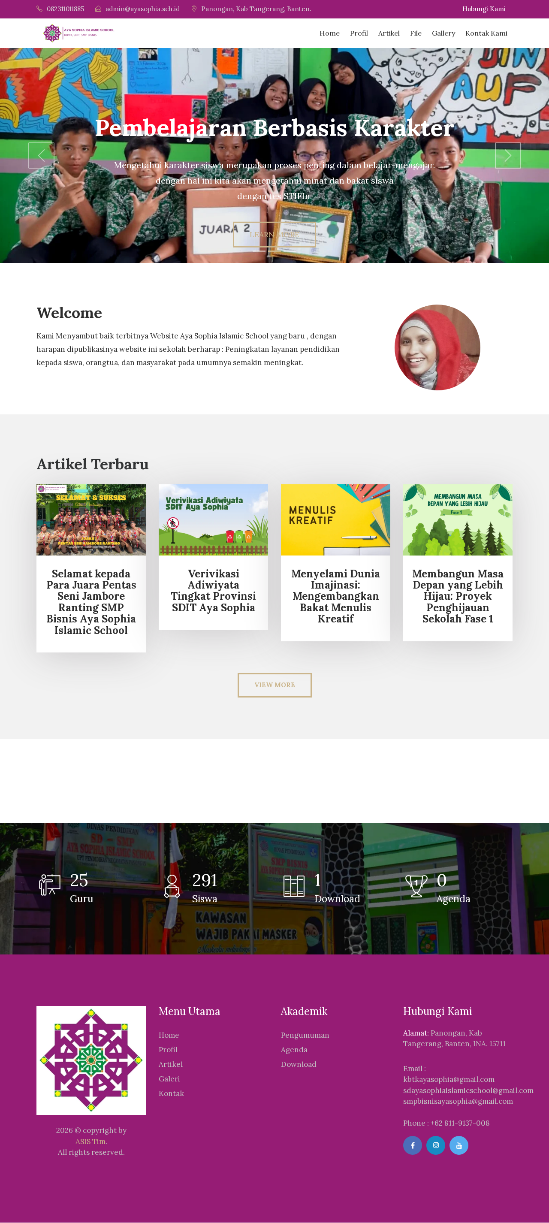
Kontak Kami (486, 33)
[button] (41, 155)
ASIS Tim (90, 1141)
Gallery (443, 33)
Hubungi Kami (484, 9)
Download (299, 1064)
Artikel (389, 33)
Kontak (171, 1093)
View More (274, 685)
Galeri (169, 1079)
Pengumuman (305, 1035)
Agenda (294, 1049)
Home (330, 33)
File (416, 33)
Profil (359, 33)
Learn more (274, 234)
